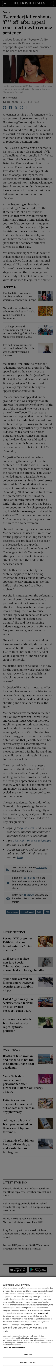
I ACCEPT (28, 1355)
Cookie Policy (44, 1313)
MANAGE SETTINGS (28, 1363)
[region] (28, 1322)
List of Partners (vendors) (14, 1347)
